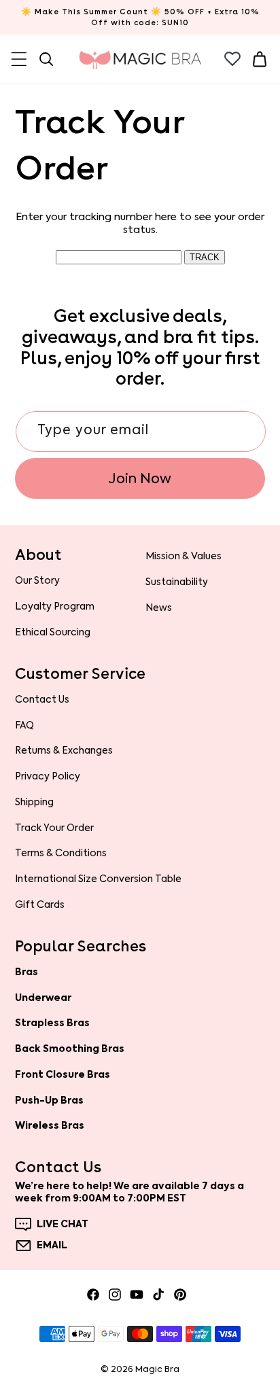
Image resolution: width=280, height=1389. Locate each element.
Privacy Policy (47, 776)
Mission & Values (183, 556)
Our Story (37, 580)
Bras (26, 972)
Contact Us (42, 699)
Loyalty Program (54, 606)
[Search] (46, 59)
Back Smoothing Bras (69, 1048)
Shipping (34, 802)
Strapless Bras (52, 1023)
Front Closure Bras (62, 1074)
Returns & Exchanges (64, 750)
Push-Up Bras (49, 1100)
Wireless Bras (49, 1125)
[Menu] (19, 59)
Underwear (43, 997)
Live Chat (62, 1224)
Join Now (140, 478)
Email (52, 1245)
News (158, 607)
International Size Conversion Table (98, 879)
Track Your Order (54, 828)
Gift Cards (40, 904)
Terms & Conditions (61, 853)
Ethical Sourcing (52, 632)
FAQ (24, 725)
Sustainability (176, 582)
